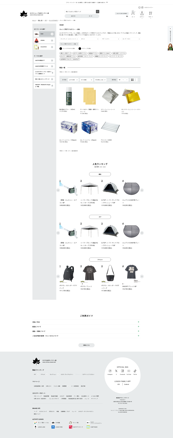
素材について (37, 414)
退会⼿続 (83, 386)
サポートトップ (37, 396)
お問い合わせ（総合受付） (40, 398)
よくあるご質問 (95, 396)
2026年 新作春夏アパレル (41, 66)
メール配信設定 (75, 386)
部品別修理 (69, 396)
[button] (58, 190)
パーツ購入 (76, 396)
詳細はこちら (86, 345)
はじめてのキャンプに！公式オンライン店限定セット (43, 72)
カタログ (62, 396)
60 (126, 79)
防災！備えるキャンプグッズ (42, 79)
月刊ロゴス (51, 411)
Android (126, 384)
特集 (58, 411)
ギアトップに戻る (86, 48)
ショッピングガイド (54, 398)
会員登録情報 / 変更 (39, 386)
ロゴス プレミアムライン (67, 374)
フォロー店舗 (57, 386)
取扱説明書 (46, 396)
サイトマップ (94, 398)
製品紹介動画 (54, 396)
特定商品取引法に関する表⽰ (75, 398)
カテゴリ (73, 16)
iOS (118, 384)
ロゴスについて (43, 411)
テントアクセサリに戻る (69, 48)
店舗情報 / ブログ (65, 411)
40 (123, 79)
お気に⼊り (48, 386)
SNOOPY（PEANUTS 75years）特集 (42, 85)
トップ (35, 411)
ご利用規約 (63, 398)
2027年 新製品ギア (40, 60)
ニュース (87, 398)
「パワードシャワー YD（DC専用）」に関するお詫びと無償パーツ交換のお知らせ (85, 2)
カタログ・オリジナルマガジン (86, 411)
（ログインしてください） (85, 374)
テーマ (90, 16)
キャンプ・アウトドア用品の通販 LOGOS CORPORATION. (122, 410)
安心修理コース (85, 396)
